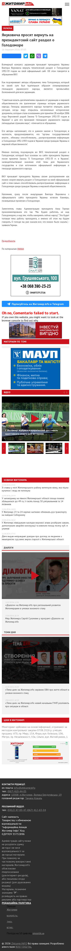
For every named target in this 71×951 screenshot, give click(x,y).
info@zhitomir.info (24, 787)
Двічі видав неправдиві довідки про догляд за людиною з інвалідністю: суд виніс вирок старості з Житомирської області (33, 538)
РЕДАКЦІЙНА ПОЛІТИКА (16, 903)
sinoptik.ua (38, 933)
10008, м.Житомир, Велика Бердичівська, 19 (36, 794)
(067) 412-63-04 (36, 810)
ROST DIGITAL (24, 946)
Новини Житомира (15, 480)
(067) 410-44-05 (17, 791)
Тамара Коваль (33, 798)
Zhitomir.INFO (19, 943)
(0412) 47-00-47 (17, 810)
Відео (7, 392)
